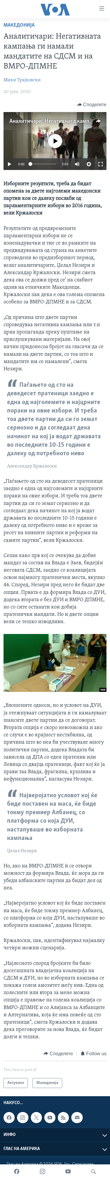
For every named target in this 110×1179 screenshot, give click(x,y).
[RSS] (63, 1117)
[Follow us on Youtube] (49, 1117)
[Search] (93, 1171)
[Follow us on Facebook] (9, 1117)
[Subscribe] (76, 1117)
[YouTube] (68, 1171)
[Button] (92, 105)
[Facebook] (17, 1171)
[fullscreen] (100, 164)
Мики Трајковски (22, 80)
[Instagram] (42, 1171)
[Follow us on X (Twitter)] (36, 1117)
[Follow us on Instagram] (22, 1117)
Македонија (19, 25)
